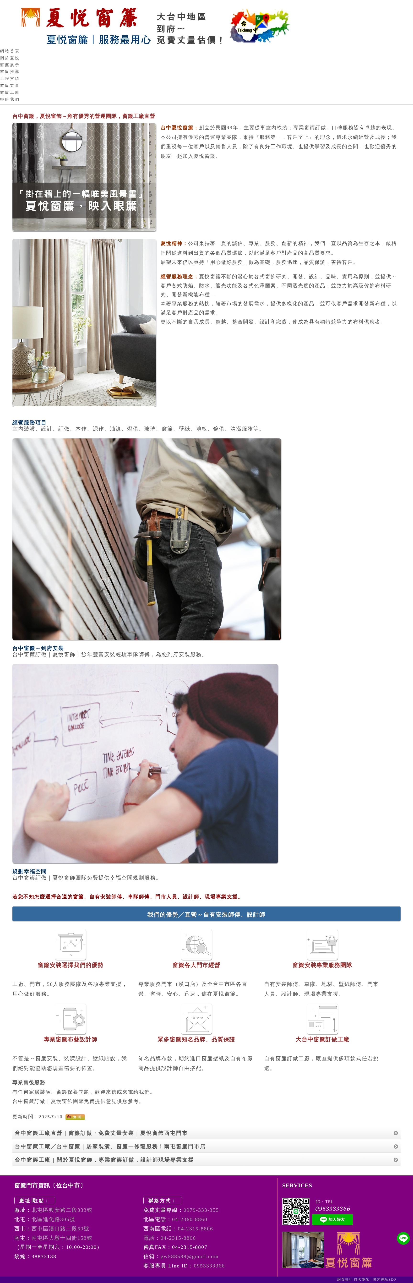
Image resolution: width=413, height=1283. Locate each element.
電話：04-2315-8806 (169, 1238)
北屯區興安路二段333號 (62, 1210)
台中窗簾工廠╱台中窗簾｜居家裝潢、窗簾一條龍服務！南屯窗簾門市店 (110, 1146)
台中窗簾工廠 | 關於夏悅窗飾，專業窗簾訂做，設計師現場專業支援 (104, 1160)
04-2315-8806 (195, 1229)
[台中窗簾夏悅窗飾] (206, 24)
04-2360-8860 (189, 1219)
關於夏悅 (10, 58)
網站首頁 (10, 51)
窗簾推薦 (10, 72)
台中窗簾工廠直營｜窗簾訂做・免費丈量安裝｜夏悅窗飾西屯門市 (101, 1133)
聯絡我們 (10, 99)
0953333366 (209, 1266)
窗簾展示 (10, 65)
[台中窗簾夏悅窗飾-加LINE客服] (403, 1238)
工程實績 (10, 78)
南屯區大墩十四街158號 (62, 1238)
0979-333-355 (201, 1210)
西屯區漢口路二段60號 (60, 1229)
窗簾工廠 (10, 92)
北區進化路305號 (53, 1219)
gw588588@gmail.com (190, 1256)
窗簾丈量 (10, 85)
